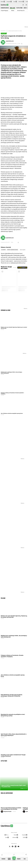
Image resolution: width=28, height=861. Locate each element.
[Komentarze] (14, 854)
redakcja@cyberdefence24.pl (17, 263)
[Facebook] (12, 846)
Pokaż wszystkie (22, 249)
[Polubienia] (2, 854)
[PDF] (18, 242)
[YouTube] (18, 846)
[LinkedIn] (15, 846)
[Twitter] (9, 846)
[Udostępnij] (26, 854)
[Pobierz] (21, 43)
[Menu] (26, 5)
